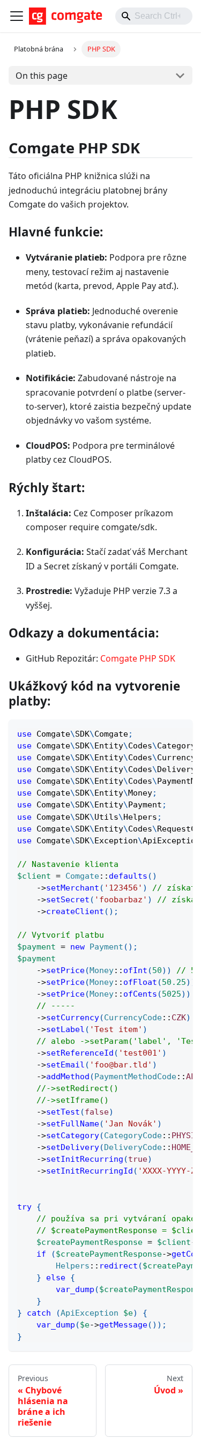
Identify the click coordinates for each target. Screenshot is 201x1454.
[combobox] (153, 16)
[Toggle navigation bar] (17, 16)
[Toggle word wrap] (160, 733)
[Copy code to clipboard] (179, 733)
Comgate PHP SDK (137, 658)
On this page (42, 75)
